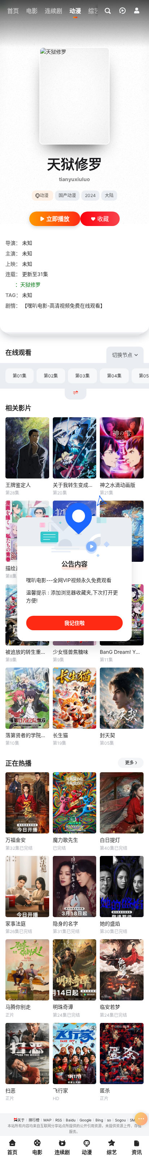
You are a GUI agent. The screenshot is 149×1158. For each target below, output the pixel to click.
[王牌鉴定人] (27, 447)
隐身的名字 (65, 923)
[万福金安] (27, 802)
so (109, 1120)
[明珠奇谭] (75, 969)
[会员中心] (137, 10)
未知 (27, 243)
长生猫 (60, 735)
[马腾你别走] (27, 969)
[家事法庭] (27, 886)
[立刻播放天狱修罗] (74, 96)
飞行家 (60, 1090)
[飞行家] (75, 1053)
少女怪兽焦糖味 (70, 652)
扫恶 (10, 1090)
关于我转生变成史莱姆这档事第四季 (75, 485)
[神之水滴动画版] (122, 447)
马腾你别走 (18, 1007)
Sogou (120, 1120)
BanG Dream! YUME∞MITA (122, 652)
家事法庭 (15, 923)
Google (85, 1120)
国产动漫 (67, 195)
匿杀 (105, 1090)
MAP (47, 1120)
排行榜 (34, 1120)
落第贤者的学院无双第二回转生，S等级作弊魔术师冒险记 (27, 735)
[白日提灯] (122, 802)
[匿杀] (122, 1053)
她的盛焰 (110, 923)
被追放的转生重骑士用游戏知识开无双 (27, 652)
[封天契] (122, 698)
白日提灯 (110, 840)
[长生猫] (75, 698)
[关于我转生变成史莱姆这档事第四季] (75, 447)
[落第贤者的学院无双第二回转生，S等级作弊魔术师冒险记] (27, 698)
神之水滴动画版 (117, 485)
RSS (58, 1120)
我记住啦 (74, 623)
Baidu (71, 1120)
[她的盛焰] (122, 886)
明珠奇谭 (63, 1007)
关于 (21, 1120)
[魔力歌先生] (75, 802)
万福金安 (15, 840)
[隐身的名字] (75, 886)
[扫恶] (27, 1053)
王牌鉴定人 (18, 485)
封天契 (107, 735)
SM (132, 1120)
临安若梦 (110, 1007)
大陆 (109, 195)
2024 (90, 195)
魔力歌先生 (65, 840)
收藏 (103, 218)
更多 (129, 762)
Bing (99, 1120)
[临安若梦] (122, 969)
